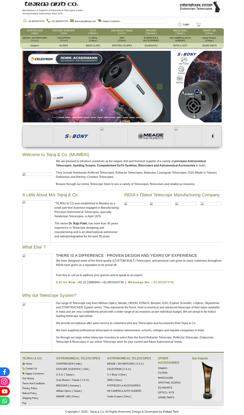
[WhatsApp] (4, 401)
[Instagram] (4, 381)
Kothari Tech (171, 411)
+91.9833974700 (36, 21)
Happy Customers (111, 21)
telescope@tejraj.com (85, 21)
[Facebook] (4, 371)
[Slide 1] (55, 117)
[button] (183, 24)
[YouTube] (4, 391)
